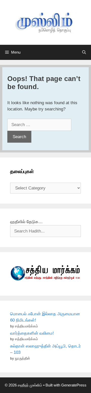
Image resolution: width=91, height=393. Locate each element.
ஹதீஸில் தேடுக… (26, 221)
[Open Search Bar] (84, 52)
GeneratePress (73, 385)
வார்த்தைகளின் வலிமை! (32, 333)
